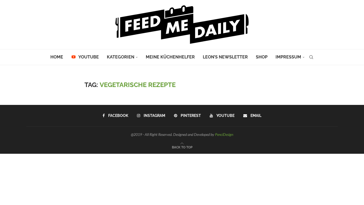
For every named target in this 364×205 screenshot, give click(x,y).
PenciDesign (224, 134)
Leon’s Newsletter (225, 57)
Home (56, 57)
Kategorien (120, 57)
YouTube (88, 57)
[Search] (311, 57)
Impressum (288, 57)
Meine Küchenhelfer (170, 57)
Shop (262, 57)
